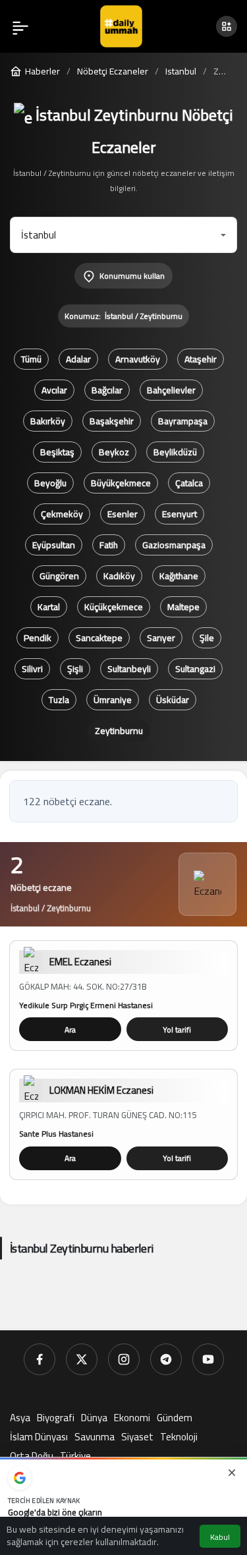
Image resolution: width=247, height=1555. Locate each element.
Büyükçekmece (121, 483)
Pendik (37, 637)
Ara (70, 1029)
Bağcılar (107, 390)
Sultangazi (195, 668)
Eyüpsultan (53, 544)
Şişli (75, 668)
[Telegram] (166, 1359)
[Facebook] (39, 1359)
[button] (226, 26)
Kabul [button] (220, 1536)
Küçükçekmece (113, 606)
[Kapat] (231, 1472)
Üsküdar (172, 699)
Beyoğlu (50, 483)
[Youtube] (208, 1359)
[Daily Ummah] (121, 25)
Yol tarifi (177, 1029)
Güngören (59, 575)
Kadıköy (119, 575)
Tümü (31, 359)
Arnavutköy (137, 359)
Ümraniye (113, 699)
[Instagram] (124, 1359)
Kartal (49, 606)
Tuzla (59, 699)
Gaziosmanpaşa (174, 544)
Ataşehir (200, 359)
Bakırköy (47, 421)
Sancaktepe (99, 637)
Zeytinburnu (119, 730)
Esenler (122, 514)
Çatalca (189, 483)
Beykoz (114, 452)
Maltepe (183, 606)
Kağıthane (178, 575)
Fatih (108, 544)
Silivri (32, 668)
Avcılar (54, 390)
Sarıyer (161, 637)
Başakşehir (112, 421)
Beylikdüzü (175, 452)
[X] (81, 1359)
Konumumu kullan (132, 275)
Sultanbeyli (129, 668)
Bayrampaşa (182, 421)
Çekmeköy (62, 514)
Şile (207, 637)
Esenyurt (179, 514)
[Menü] (20, 26)
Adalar (78, 359)
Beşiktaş (57, 452)
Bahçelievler (171, 390)
